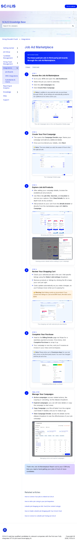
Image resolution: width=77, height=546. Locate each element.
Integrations (25, 39)
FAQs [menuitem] (5, 96)
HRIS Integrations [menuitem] (11, 76)
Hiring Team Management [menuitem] (8, 63)
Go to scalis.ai (71, 6)
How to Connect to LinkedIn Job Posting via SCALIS (40, 516)
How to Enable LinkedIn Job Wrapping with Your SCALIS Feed (43, 511)
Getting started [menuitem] (8, 48)
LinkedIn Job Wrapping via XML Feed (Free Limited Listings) (43, 506)
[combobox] (36, 26)
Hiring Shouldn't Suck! (10, 39)
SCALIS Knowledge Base (14, 21)
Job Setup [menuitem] (6, 52)
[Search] (73, 26)
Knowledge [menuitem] (7, 92)
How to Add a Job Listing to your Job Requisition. (39, 501)
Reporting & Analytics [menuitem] (7, 87)
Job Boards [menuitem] (9, 72)
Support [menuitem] (6, 100)
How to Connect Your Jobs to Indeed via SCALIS (39, 496)
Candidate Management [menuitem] (8, 57)
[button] (17, 48)
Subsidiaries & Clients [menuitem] (10, 81)
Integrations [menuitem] (7, 68)
